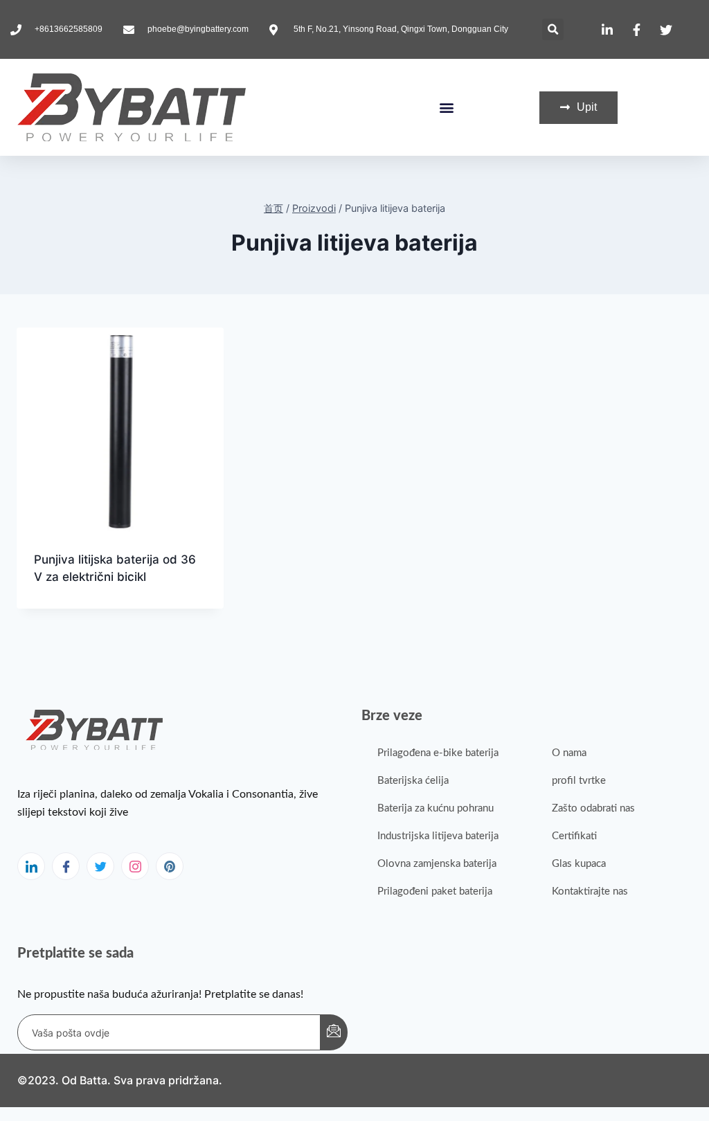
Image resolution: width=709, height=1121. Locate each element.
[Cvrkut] (100, 866)
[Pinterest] (169, 866)
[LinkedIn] (31, 866)
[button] (553, 29)
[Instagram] (135, 866)
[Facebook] (66, 866)
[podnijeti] (334, 1032)
